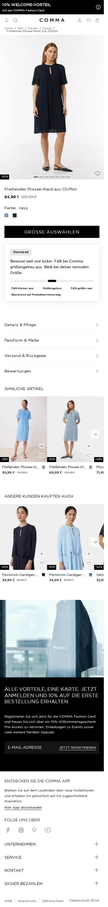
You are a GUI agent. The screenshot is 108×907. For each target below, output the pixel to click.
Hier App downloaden (23, 807)
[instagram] (21, 830)
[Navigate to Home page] (52, 20)
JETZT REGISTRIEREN (77, 747)
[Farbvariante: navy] (43, 574)
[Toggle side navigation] (6, 20)
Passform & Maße (21, 340)
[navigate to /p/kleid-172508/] (23, 429)
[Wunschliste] (88, 20)
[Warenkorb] (97, 20)
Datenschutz (53, 901)
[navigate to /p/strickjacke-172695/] (23, 537)
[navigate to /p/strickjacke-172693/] (70, 537)
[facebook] (7, 830)
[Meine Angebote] (97, 7)
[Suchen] (13, 20)
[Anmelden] (79, 20)
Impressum (27, 901)
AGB (8, 901)
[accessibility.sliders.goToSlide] (36, 177)
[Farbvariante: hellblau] (6, 215)
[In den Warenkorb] (41, 446)
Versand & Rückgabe (25, 355)
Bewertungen (18, 371)
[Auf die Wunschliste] (97, 173)
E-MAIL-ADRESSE (25, 747)
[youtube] (47, 830)
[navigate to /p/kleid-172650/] (70, 429)
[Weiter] (95, 434)
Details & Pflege (20, 325)
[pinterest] (34, 830)
